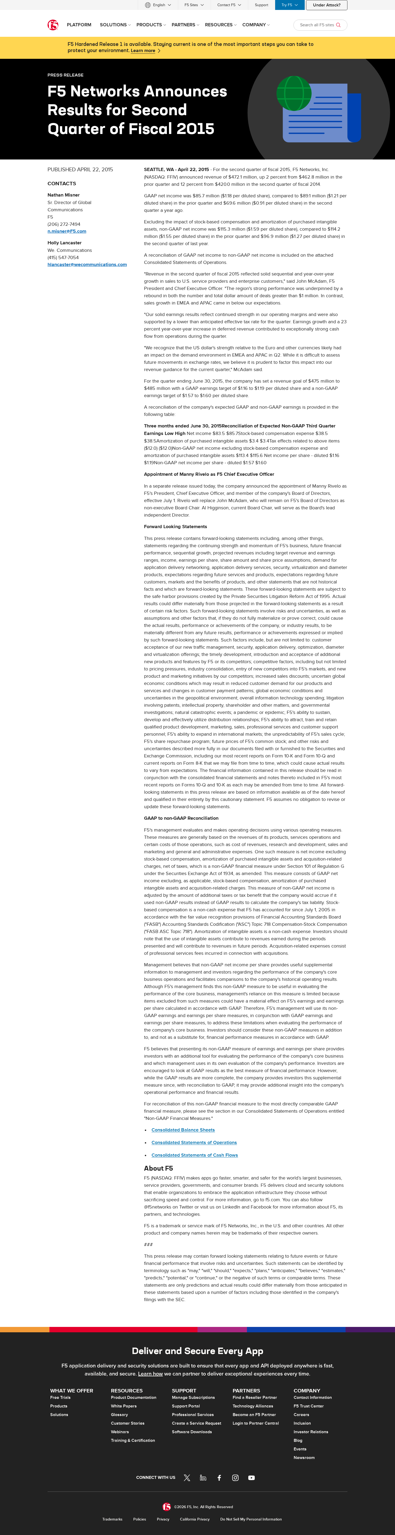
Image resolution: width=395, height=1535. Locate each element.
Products (58, 1406)
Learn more (143, 50)
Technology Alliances (253, 1406)
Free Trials (60, 1397)
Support (261, 5)
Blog (298, 1440)
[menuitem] (158, 5)
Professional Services (193, 1414)
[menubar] (197, 5)
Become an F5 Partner (254, 1414)
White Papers (124, 1406)
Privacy (163, 1519)
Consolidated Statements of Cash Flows (195, 1155)
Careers (301, 1414)
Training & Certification (133, 1440)
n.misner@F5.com (67, 231)
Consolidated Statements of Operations (194, 1142)
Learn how (150, 1374)
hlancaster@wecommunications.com (87, 264)
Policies (139, 1519)
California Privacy (195, 1519)
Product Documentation (133, 1397)
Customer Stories (128, 1423)
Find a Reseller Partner (255, 1397)
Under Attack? (326, 5)
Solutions (59, 1414)
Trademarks (112, 1519)
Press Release (66, 75)
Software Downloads (192, 1432)
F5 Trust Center (309, 1406)
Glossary (119, 1414)
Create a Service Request (196, 1423)
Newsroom (304, 1457)
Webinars (120, 1432)
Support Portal (186, 1406)
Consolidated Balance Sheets (183, 1130)
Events (300, 1449)
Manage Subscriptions (193, 1397)
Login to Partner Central (256, 1423)
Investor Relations (311, 1432)
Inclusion (302, 1423)
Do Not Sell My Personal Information (251, 1519)
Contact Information (313, 1397)
